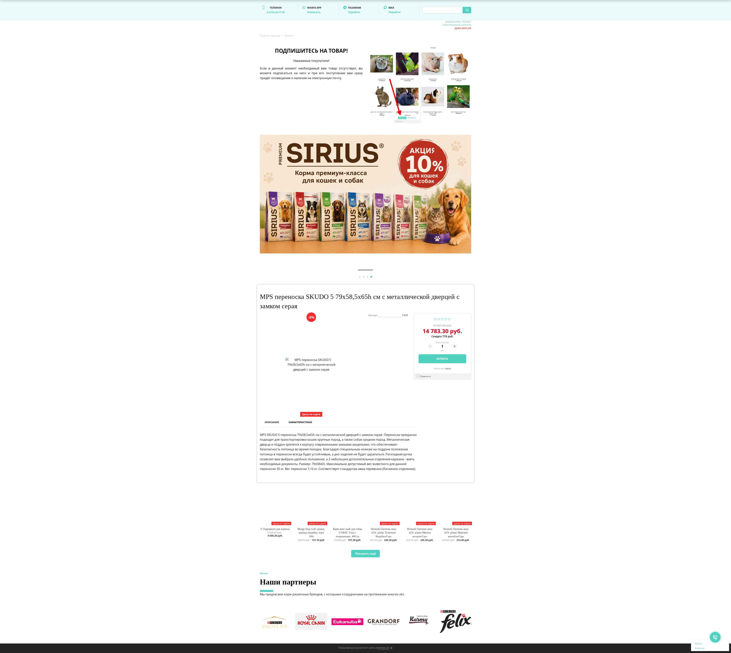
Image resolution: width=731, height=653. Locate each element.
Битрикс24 (383, 647)
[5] (449, 319)
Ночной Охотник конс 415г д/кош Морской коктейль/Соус (456, 533)
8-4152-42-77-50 (276, 12)
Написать (314, 12)
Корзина (700, 648)
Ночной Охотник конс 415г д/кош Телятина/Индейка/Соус (383, 533)
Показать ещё (365, 553)
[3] (442, 319)
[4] (445, 319)
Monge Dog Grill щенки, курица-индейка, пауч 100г (311, 533)
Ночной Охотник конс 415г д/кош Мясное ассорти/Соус (420, 533)
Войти (698, 643)
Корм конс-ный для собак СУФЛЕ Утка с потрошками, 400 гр (347, 533)
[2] (438, 319)
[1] (435, 319)
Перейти (354, 12)
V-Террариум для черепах (275, 529)
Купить (442, 359)
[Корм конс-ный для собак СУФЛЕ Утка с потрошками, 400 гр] (347, 506)
